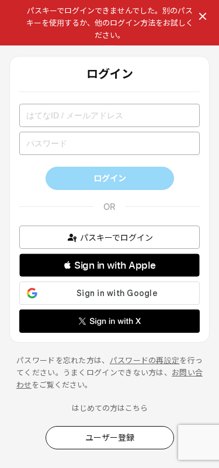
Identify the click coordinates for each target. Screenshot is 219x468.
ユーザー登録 (109, 437)
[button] (109, 265)
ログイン (109, 178)
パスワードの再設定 (145, 360)
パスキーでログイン (116, 237)
